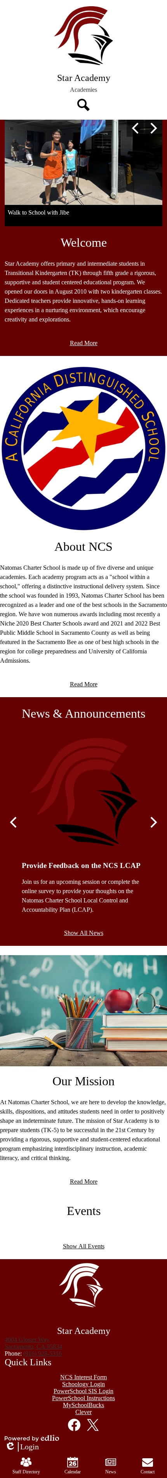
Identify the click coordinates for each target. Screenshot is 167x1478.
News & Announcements (83, 713)
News (110, 1472)
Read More (83, 343)
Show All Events (83, 1246)
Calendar (72, 1472)
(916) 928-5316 (42, 1353)
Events (84, 1211)
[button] (83, 89)
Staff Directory (26, 1472)
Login (22, 1447)
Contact (148, 1472)
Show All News (83, 933)
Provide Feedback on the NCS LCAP (81, 865)
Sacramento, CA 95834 (33, 1343)
